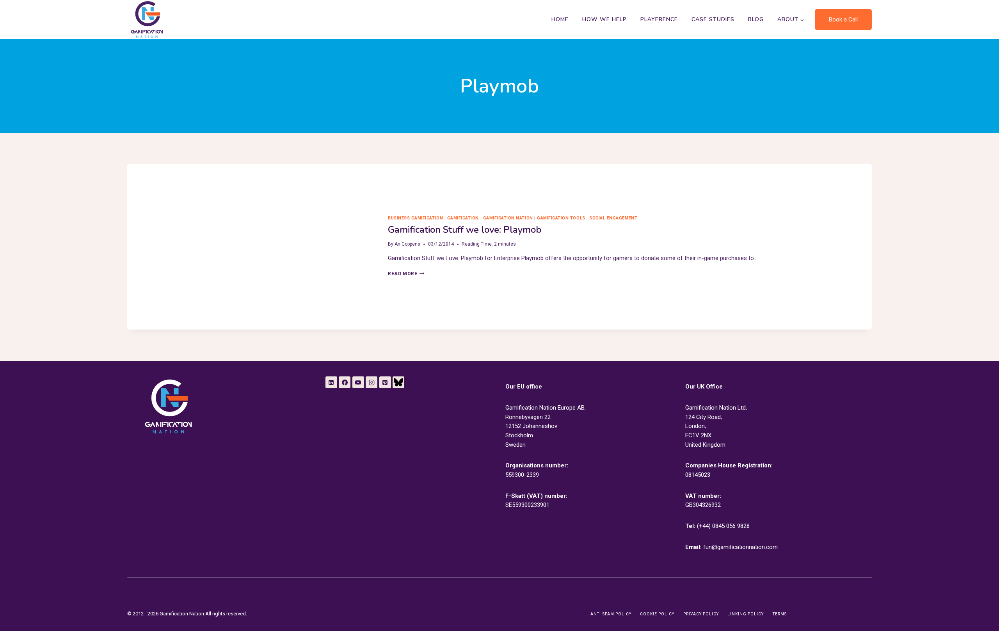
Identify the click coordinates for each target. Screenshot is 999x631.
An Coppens (407, 244)
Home (560, 19)
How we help (604, 19)
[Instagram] (371, 382)
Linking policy (745, 614)
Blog (756, 19)
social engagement (613, 218)
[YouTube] (358, 382)
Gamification (463, 218)
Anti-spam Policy (610, 614)
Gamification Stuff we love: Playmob (464, 229)
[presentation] (251, 247)
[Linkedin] (331, 382)
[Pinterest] (385, 382)
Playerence (659, 19)
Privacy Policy (701, 614)
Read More (406, 273)
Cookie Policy (657, 614)
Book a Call (843, 19)
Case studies (712, 19)
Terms (780, 614)
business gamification (415, 218)
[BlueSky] (398, 382)
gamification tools (561, 218)
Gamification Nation (508, 218)
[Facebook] (344, 382)
